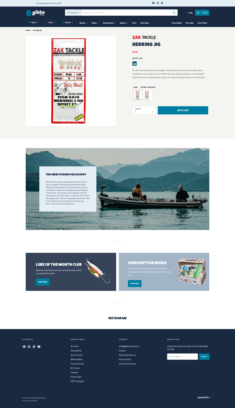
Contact (122, 351)
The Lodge (190, 23)
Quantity (138, 109)
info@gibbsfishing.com (129, 346)
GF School (75, 368)
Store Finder (202, 23)
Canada (203, 397)
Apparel (123, 23)
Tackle (94, 23)
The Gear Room (77, 364)
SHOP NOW (42, 282)
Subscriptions (108, 23)
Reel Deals (144, 23)
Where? (68, 22)
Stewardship (177, 23)
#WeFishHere (76, 359)
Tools (134, 23)
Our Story (75, 346)
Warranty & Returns (127, 355)
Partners (74, 372)
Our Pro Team (76, 355)
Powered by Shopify (29, 401)
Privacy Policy (125, 359)
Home (28, 30)
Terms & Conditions (127, 364)
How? (51, 22)
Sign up (204, 356)
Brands (82, 23)
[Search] (174, 12)
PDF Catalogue (77, 381)
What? (33, 22)
